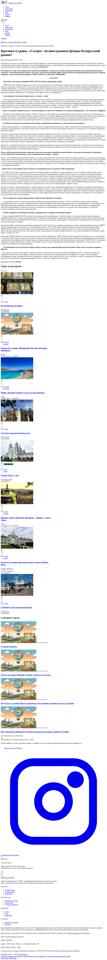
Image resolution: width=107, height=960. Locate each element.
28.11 (7, 479)
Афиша (7, 16)
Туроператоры (10, 892)
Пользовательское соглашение (35, 956)
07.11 (3, 479)
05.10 (11, 569)
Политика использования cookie (58, 956)
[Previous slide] (2, 271)
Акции (7, 14)
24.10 (7, 437)
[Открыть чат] (2, 873)
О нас (7, 912)
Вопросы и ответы (11, 922)
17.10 (7, 611)
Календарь (9, 10)
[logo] (15, 3)
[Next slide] (5, 271)
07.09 (3, 569)
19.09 (3, 611)
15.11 (2, 524)
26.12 (11, 479)
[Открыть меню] (4, 2)
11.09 (2, 397)
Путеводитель (10, 890)
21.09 (7, 569)
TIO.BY (5, 954)
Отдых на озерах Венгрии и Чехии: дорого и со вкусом (26, 675)
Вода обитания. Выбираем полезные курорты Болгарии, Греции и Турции (35, 732)
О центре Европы (9, 646)
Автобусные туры (11, 901)
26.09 (3, 437)
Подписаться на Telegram (13, 748)
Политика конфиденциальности (12, 956)
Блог (6, 12)
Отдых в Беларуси (11, 904)
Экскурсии (9, 9)
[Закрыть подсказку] (2, 857)
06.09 (3, 310)
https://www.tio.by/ (75, 933)
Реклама (8, 924)
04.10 (7, 310)
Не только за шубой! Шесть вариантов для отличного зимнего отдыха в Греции (37, 703)
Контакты (8, 915)
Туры (7, 7)
